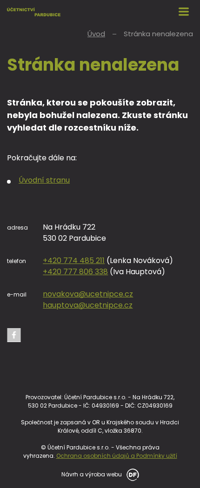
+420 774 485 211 (74, 260)
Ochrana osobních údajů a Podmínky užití (116, 456)
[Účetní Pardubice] (33, 11)
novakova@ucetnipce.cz (88, 294)
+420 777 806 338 (75, 271)
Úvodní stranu (44, 180)
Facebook (14, 335)
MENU (183, 11)
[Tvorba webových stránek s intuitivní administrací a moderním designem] (131, 474)
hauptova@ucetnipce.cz (88, 305)
